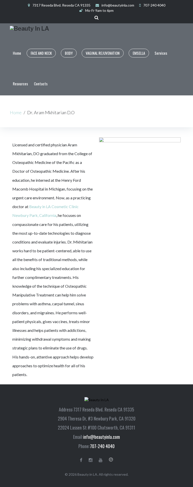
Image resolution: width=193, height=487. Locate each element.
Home (16, 112)
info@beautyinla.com (118, 5)
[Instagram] (90, 460)
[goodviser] (111, 459)
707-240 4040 (102, 446)
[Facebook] (81, 460)
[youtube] (101, 460)
